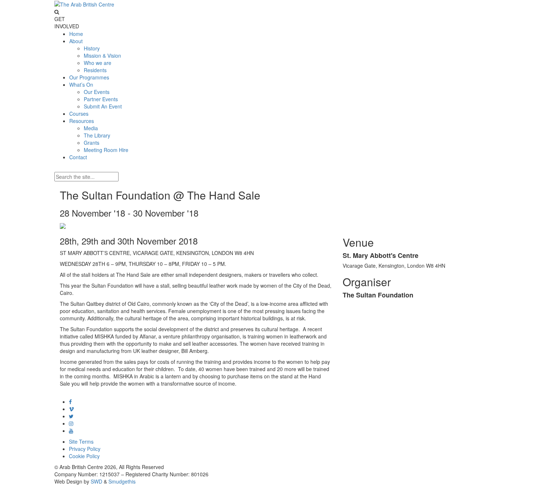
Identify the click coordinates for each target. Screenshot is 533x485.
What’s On (81, 84)
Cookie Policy (84, 456)
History (92, 48)
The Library (97, 135)
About (76, 41)
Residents (95, 70)
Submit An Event (103, 106)
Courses (78, 113)
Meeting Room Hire (106, 149)
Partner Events (101, 99)
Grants (91, 142)
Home (76, 33)
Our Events (97, 91)
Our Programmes (89, 77)
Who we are (97, 62)
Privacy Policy (84, 448)
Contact (78, 157)
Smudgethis (122, 481)
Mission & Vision (102, 55)
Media (91, 128)
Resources (81, 120)
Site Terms (81, 441)
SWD (96, 481)
